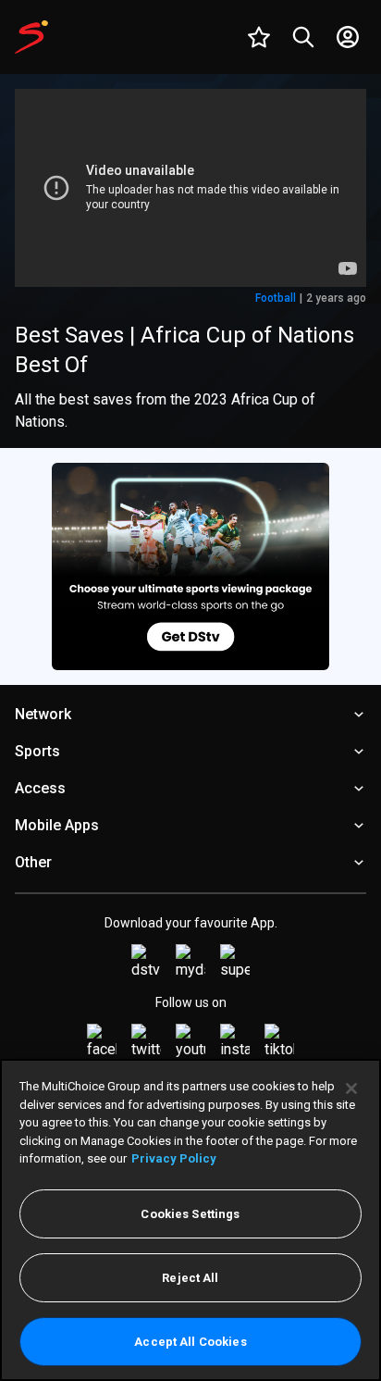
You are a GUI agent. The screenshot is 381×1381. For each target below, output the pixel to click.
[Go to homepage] (31, 37)
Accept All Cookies (190, 1342)
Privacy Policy (173, 1158)
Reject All (190, 1278)
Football (275, 298)
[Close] (351, 1088)
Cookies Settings (190, 1214)
